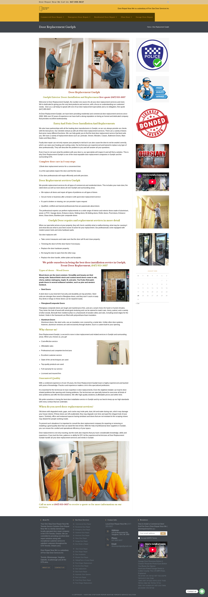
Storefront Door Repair (82, 532)
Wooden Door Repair (81, 557)
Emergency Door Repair (82, 530)
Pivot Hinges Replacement (83, 563)
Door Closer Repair (81, 549)
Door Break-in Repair (81, 544)
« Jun (137, 303)
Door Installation (80, 554)
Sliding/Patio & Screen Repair (84, 560)
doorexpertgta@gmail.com (122, 546)
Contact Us (59, 567)
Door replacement (80, 569)
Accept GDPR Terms (149, 538)
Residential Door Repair (82, 527)
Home (149, 27)
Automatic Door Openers (83, 574)
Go (163, 533)
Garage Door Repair (81, 541)
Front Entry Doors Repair (83, 580)
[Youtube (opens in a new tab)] (167, 2)
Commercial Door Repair (83, 524)
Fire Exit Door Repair (81, 566)
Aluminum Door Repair (82, 535)
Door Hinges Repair (81, 551)
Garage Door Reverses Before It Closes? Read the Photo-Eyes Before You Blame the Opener (152, 563)
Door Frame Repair (81, 571)
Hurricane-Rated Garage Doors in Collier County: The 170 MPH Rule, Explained (151, 571)
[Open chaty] (202, 591)
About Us (46, 567)
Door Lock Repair (80, 577)
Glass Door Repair (81, 538)
